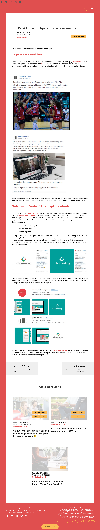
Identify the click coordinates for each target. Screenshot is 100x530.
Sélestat (81, 522)
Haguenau (68, 522)
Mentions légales (17, 508)
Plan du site (27, 508)
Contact (8, 508)
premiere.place (34, 213)
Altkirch (63, 522)
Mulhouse (79, 519)
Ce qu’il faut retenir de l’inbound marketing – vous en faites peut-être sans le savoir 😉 (31, 433)
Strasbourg (75, 522)
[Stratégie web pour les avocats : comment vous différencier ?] (69, 408)
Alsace (85, 519)
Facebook (77, 61)
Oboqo (43, 64)
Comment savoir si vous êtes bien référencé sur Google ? (47, 482)
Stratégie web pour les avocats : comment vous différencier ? (68, 429)
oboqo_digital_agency (27, 215)
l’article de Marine (60, 350)
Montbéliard (91, 522)
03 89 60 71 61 (50, 527)
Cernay (82, 520)
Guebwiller (88, 520)
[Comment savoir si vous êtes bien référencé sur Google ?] (50, 459)
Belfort (85, 522)
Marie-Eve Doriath (20, 426)
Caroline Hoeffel (20, 37)
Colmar (77, 520)
